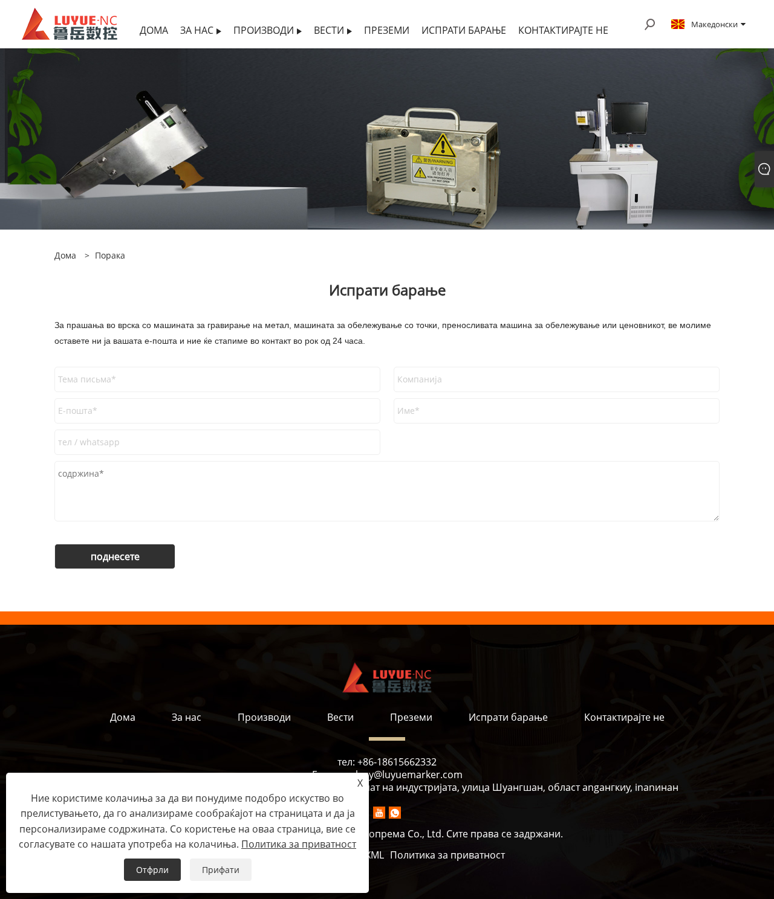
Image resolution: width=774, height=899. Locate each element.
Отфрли (152, 869)
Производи (264, 717)
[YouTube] (379, 813)
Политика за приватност (447, 855)
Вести (340, 717)
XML (374, 855)
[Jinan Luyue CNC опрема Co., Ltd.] (69, 23)
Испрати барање (508, 717)
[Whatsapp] (395, 813)
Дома (122, 717)
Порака (110, 255)
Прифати (220, 869)
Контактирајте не (624, 717)
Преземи (411, 717)
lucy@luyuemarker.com (409, 774)
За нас (186, 717)
